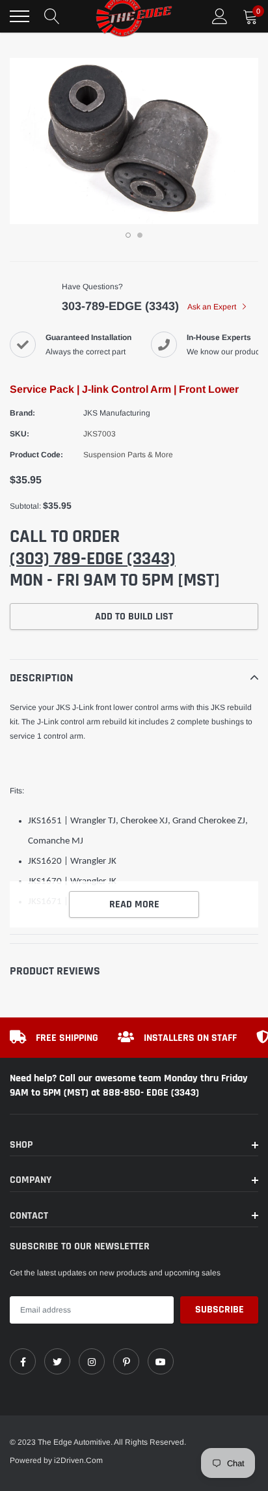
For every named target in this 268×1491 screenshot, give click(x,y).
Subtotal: (25, 506)
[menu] (19, 16)
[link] (23, 1361)
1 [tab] (128, 235)
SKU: (19, 433)
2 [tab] (139, 235)
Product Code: (36, 454)
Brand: (22, 413)
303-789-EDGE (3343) (120, 306)
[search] (52, 16)
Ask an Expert (212, 306)
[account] (220, 16)
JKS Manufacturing (116, 413)
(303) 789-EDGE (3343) (93, 559)
